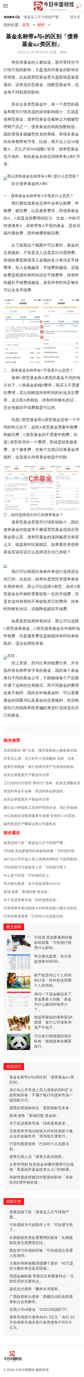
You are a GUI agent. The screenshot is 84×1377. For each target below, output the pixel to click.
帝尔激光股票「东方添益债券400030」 (34, 883)
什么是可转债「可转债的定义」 (28, 875)
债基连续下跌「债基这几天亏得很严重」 (35, 843)
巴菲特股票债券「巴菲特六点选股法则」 (35, 916)
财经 (41, 25)
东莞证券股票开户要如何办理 (26, 775)
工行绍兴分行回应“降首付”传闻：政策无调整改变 (42, 783)
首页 (26, 25)
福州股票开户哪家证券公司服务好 (30, 824)
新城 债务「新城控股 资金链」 (27, 892)
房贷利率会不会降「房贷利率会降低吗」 (35, 791)
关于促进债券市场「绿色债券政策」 (32, 900)
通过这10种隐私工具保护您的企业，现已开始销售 (42, 807)
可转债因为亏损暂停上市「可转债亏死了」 (37, 867)
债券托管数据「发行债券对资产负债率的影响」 (40, 767)
